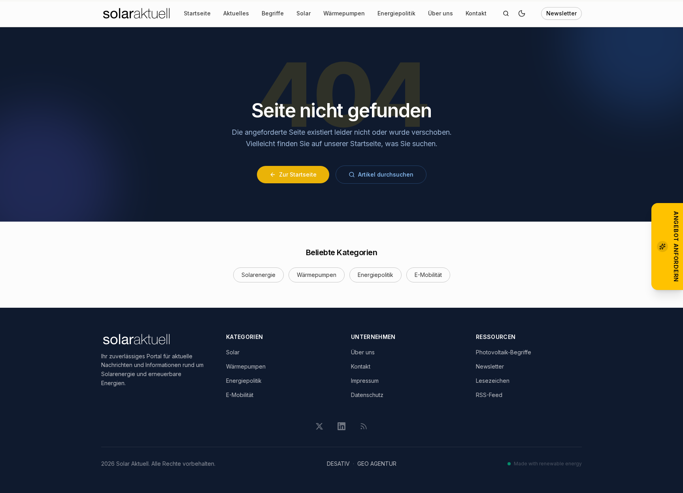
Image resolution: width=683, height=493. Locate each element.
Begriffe (273, 13)
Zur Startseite (298, 174)
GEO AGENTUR (376, 463)
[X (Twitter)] (319, 426)
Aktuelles (236, 13)
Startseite (197, 13)
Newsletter (561, 13)
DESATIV (338, 463)
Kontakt (476, 13)
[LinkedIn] (341, 426)
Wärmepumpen (344, 13)
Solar (303, 13)
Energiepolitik (396, 13)
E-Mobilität (428, 274)
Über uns (440, 13)
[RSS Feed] (364, 426)
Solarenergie (258, 274)
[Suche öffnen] (506, 13)
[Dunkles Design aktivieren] (522, 13)
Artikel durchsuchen (385, 174)
